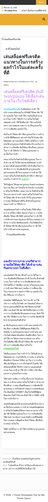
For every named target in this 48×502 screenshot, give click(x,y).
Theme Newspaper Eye (26, 495)
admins (6, 85)
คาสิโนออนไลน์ (13, 49)
